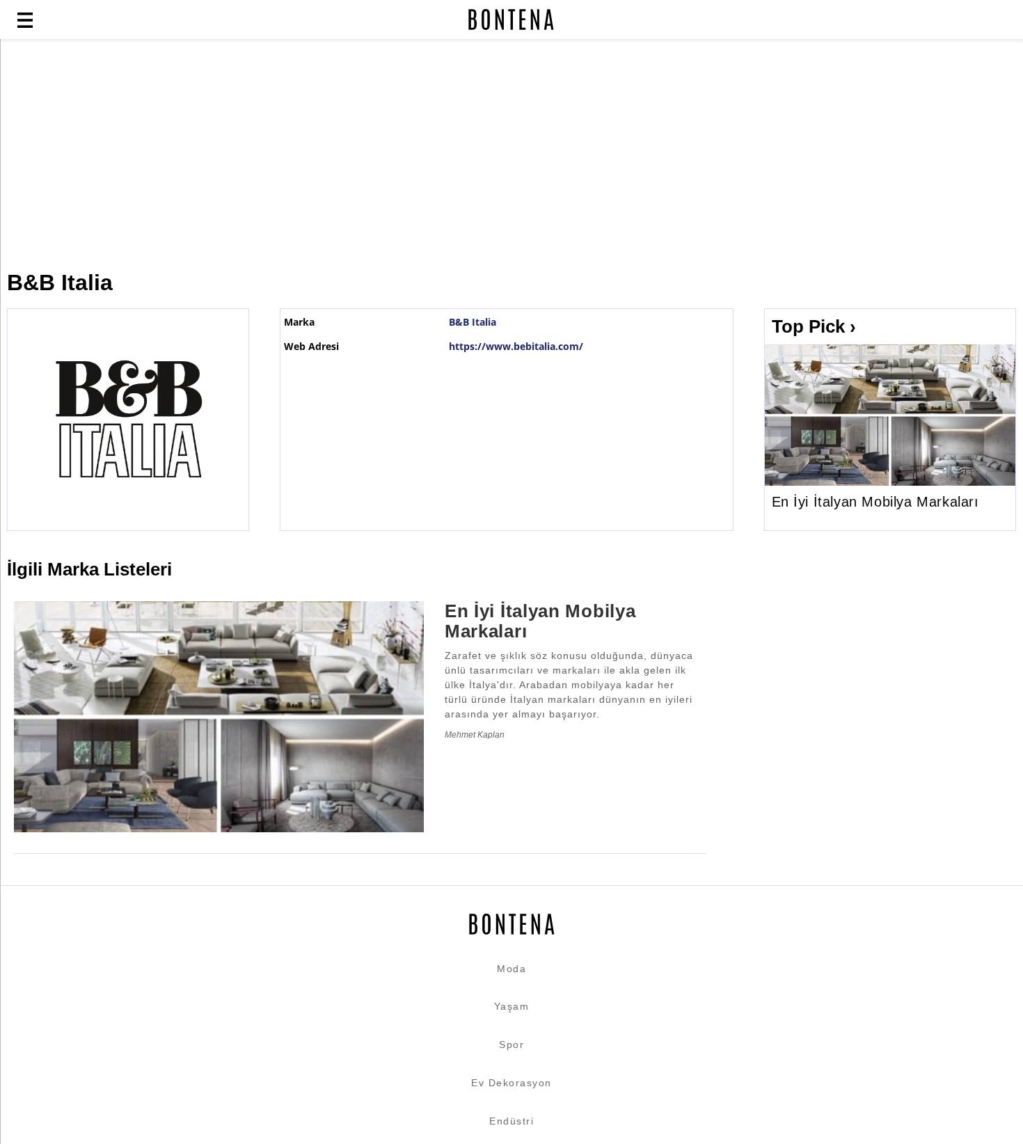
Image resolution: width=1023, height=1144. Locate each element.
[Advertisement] (337, 154)
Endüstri (511, 1121)
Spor (511, 1044)
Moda (511, 968)
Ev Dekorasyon (511, 1082)
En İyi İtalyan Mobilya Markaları (875, 501)
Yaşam (512, 1006)
